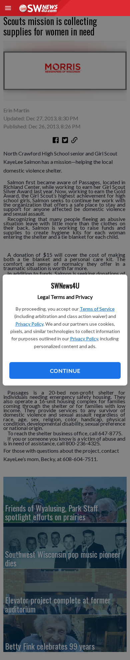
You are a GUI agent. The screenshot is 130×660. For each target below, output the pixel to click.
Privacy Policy (29, 324)
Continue (65, 370)
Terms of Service (97, 309)
